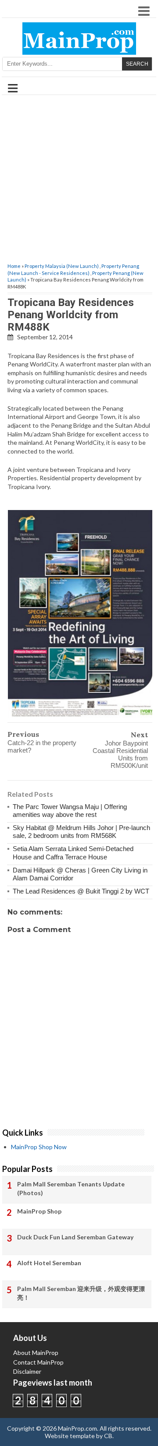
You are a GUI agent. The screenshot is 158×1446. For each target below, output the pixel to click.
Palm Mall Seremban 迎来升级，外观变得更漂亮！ (81, 1293)
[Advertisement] (79, 179)
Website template (70, 1435)
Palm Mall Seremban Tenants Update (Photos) (71, 1188)
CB (108, 1435)
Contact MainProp (38, 1362)
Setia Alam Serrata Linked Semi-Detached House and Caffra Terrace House (73, 852)
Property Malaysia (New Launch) (62, 266)
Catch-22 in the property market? (41, 746)
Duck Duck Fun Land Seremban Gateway (75, 1237)
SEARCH (137, 64)
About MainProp (35, 1352)
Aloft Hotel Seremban (49, 1263)
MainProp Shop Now (39, 1146)
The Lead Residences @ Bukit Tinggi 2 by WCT (81, 891)
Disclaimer (27, 1371)
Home (14, 266)
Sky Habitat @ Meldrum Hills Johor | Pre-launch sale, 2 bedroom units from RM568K (81, 831)
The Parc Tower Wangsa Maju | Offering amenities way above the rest (70, 810)
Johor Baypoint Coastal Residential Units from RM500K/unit (120, 754)
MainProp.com (77, 1428)
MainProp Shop (39, 1211)
